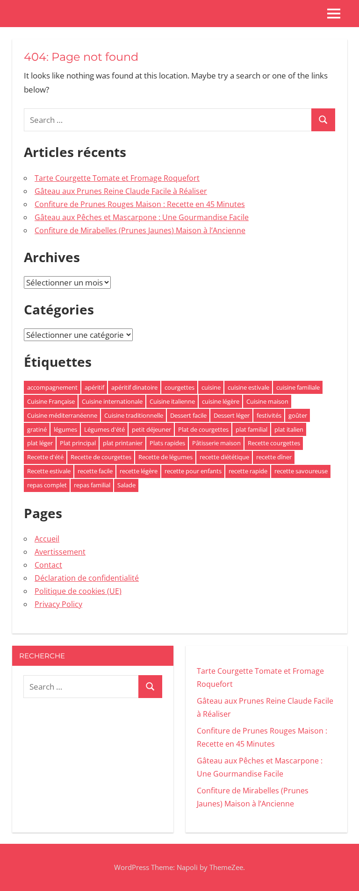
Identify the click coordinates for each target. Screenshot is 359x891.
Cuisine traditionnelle (133, 415)
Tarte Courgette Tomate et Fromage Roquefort (117, 178)
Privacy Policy (58, 604)
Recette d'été (45, 457)
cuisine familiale (298, 387)
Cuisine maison (267, 401)
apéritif (94, 387)
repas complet (47, 485)
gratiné (37, 429)
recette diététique (224, 457)
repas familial (92, 485)
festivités (269, 415)
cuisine (211, 387)
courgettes (179, 387)
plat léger (40, 443)
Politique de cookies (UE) (78, 591)
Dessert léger (232, 415)
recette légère (139, 471)
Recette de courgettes (101, 457)
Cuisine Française (51, 401)
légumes (65, 429)
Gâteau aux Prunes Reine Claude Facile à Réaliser (121, 191)
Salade (126, 485)
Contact (48, 565)
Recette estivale (49, 471)
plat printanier (123, 443)
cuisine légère (220, 401)
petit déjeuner (151, 429)
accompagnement (52, 387)
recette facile (95, 471)
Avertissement (60, 552)
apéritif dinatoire (134, 387)
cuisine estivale (248, 387)
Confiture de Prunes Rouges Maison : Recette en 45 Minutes (140, 204)
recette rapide (248, 471)
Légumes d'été (104, 429)
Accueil (47, 539)
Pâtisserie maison (216, 443)
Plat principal (78, 443)
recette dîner (274, 457)
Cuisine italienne (172, 401)
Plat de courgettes (203, 429)
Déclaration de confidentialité (87, 578)
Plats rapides (167, 443)
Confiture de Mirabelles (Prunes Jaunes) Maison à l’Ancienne (140, 230)
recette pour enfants (193, 471)
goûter (297, 415)
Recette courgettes (274, 443)
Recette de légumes (165, 457)
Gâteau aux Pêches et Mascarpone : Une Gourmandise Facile (142, 217)
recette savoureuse (301, 471)
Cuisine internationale (112, 401)
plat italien (288, 429)
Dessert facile (188, 415)
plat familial (251, 429)
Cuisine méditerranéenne (62, 415)
